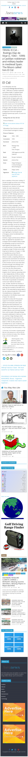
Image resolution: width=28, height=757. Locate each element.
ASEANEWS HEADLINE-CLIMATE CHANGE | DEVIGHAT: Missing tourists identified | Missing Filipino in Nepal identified (14, 582)
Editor (12, 72)
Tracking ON (14, 518)
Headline (3, 684)
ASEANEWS (5, 573)
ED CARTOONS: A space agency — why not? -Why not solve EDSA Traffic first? (14, 428)
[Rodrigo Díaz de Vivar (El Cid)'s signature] (18, 172)
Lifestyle (10, 575)
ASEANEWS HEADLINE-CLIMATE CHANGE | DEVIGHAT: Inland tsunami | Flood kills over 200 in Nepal (18, 612)
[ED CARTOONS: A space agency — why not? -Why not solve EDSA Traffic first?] (14, 412)
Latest (6, 575)
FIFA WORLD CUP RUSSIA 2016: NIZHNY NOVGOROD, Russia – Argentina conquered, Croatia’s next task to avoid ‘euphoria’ (13, 379)
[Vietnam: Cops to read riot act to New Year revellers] (14, 391)
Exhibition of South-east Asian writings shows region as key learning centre (11, 452)
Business (3, 696)
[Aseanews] (3, 22)
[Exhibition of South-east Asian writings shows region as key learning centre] (14, 436)
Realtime (9, 518)
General (18, 573)
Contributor (14, 587)
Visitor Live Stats (5, 496)
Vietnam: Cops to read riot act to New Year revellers (12, 406)
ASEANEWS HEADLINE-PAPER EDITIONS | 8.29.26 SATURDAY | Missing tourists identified (18, 602)
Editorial (3, 687)
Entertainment (4, 694)
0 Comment (18, 72)
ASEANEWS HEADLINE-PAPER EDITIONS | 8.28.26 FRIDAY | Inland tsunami (18, 621)
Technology (4, 698)
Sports (2, 689)
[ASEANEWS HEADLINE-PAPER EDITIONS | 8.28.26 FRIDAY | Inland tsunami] (6, 619)
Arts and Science (6, 47)
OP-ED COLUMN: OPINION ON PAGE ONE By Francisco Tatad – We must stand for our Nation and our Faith (13, 368)
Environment (12, 573)
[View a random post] (25, 22)
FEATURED (14, 47)
